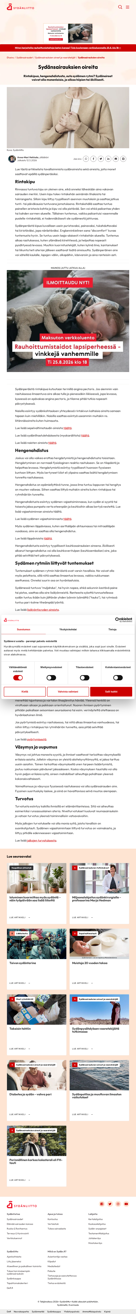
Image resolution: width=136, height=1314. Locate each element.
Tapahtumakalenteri (17, 1283)
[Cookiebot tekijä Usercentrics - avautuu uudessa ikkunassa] (117, 619)
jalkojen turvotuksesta (41, 840)
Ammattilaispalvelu (91, 1311)
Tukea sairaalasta (57, 1228)
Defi (9, 1311)
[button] (120, 8)
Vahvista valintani (68, 691)
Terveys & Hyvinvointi (18, 1233)
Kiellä (25, 691)
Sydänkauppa (14, 1278)
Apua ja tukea (55, 1214)
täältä (67, 428)
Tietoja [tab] (112, 629)
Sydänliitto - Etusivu (33, 6)
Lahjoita (92, 1214)
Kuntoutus (53, 1219)
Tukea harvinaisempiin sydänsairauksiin (18, 1272)
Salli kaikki (111, 691)
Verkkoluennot (14, 1238)
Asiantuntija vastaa (57, 1256)
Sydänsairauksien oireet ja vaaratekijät (55, 57)
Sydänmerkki (38, 1311)
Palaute (51, 1271)
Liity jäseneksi (14, 1261)
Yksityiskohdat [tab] (68, 629)
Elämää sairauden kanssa (20, 1223)
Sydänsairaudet (24, 57)
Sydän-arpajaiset (97, 1228)
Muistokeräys (95, 1243)
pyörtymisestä (36, 739)
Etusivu (10, 57)
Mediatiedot (54, 1266)
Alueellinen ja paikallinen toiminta (24, 1266)
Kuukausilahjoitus (97, 1223)
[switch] (51, 677)
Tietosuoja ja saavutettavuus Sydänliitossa (62, 1277)
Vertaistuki (53, 1223)
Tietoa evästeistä (57, 1283)
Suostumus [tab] (23, 629)
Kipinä (107, 1311)
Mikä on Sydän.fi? (57, 1251)
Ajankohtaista (14, 1256)
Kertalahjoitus (95, 1219)
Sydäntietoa (13, 1214)
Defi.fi (10, 1287)
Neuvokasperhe (21, 1311)
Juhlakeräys (94, 1238)
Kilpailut (52, 1261)
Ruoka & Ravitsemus (17, 1228)
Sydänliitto (12, 1251)
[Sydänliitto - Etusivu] (22, 1204)
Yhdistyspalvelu (71, 1311)
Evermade (74, 1305)
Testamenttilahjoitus (98, 1233)
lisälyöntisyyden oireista (43, 610)
